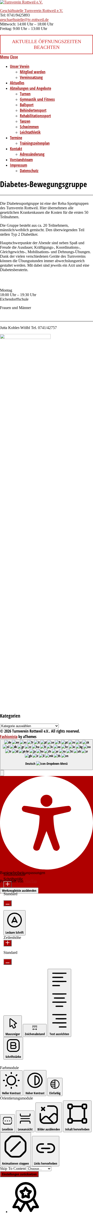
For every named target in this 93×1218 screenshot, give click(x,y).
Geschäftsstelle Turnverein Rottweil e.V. (31, 10)
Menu (4, 57)
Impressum (18, 165)
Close (14, 57)
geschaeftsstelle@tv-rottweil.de (24, 19)
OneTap (30, 881)
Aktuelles (17, 83)
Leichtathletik (30, 132)
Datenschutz (29, 170)
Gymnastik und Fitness (37, 99)
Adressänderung (32, 154)
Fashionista (8, 736)
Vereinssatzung (31, 77)
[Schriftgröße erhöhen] (7, 884)
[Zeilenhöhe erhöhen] (7, 943)
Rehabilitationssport (35, 115)
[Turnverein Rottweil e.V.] (21, 2)
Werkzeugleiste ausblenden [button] (19, 890)
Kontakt (16, 148)
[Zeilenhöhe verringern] (7, 962)
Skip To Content (13, 1168)
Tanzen (25, 121)
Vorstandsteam (21, 159)
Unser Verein (19, 66)
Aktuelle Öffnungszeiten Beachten (46, 44)
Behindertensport (33, 110)
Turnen (25, 94)
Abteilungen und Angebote (30, 88)
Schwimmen (29, 126)
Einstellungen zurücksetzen (19, 1174)
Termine (16, 137)
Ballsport (26, 105)
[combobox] (46, 754)
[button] (2, 773)
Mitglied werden (32, 72)
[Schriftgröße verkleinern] (7, 903)
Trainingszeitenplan (35, 143)
